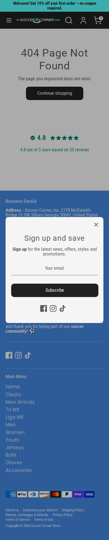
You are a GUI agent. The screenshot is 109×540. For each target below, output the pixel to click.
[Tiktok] (62, 308)
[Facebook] (43, 308)
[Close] (96, 224)
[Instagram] (53, 308)
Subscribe (55, 290)
